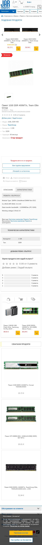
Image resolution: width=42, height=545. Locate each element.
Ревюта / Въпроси (11, 196)
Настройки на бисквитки (21, 540)
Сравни (24, 181)
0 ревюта (22, 115)
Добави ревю (6, 118)
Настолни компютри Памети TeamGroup (23, 219)
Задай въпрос (17, 118)
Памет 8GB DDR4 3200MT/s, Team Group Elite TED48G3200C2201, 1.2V (12, 40)
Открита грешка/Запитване (21, 178)
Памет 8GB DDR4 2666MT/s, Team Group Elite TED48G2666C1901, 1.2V (30, 40)
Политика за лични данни (20, 526)
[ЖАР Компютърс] (5, 4)
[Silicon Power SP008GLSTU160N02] (30, 318)
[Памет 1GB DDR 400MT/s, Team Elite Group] (21, 73)
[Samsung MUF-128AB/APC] (11, 318)
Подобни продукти (11, 20)
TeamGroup (12, 125)
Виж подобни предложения (21, 165)
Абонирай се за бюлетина (21, 171)
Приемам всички (21, 533)
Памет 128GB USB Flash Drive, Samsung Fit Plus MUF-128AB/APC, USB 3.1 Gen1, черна (11, 327)
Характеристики (24, 190)
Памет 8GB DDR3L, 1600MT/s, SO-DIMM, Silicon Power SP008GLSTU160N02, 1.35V (29, 327)
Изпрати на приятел (11, 181)
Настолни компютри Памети (20, 221)
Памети (22, 16)
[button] (2, 35)
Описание (8, 190)
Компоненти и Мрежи (11, 16)
